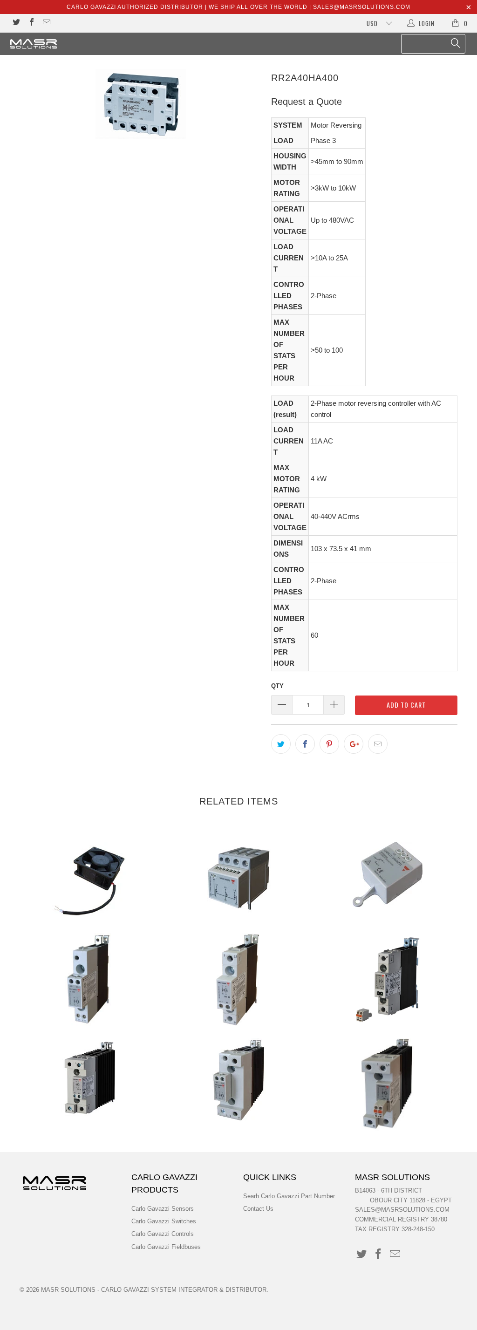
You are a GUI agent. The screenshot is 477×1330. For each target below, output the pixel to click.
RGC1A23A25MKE (387, 979)
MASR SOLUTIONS (68, 1289)
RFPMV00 (387, 874)
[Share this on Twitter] (281, 744)
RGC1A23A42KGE (89, 1078)
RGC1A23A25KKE (238, 979)
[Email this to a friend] (378, 744)
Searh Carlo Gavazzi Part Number (289, 1196)
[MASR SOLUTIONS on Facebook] (31, 23)
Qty (277, 685)
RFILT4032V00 (238, 878)
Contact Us (258, 1208)
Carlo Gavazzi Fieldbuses (166, 1246)
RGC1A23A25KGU (89, 979)
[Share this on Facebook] (305, 744)
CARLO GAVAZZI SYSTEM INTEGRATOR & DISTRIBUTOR (183, 1289)
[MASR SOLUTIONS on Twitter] (16, 23)
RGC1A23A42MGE (387, 1084)
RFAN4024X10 (89, 881)
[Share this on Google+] (353, 744)
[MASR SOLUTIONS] (42, 44)
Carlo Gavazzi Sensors (162, 1208)
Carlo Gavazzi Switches (163, 1221)
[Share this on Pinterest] (329, 744)
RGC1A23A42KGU (238, 1080)
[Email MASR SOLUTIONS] (46, 23)
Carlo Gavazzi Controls (162, 1233)
